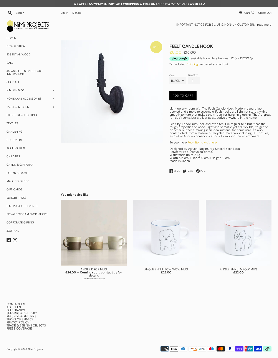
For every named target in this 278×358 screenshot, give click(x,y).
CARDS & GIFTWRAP (20, 165)
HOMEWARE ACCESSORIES (30, 98)
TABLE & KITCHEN (30, 107)
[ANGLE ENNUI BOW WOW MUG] (166, 233)
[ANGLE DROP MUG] (94, 233)
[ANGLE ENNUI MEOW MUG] (238, 233)
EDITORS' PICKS (16, 198)
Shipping (192, 64)
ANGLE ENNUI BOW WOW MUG (166, 269)
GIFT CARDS (15, 189)
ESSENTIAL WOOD (18, 54)
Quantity (193, 75)
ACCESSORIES (16, 148)
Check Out (264, 13)
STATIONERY (14, 140)
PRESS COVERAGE (19, 328)
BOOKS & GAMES (18, 173)
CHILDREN (13, 156)
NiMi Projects (35, 349)
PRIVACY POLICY (18, 322)
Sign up (76, 13)
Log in (64, 13)
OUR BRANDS (16, 310)
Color (172, 75)
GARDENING (15, 131)
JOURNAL (13, 231)
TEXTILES (12, 123)
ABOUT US (14, 307)
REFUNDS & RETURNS (21, 316)
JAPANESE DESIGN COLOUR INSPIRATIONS (25, 72)
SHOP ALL (13, 82)
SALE (10, 63)
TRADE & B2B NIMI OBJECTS (26, 325)
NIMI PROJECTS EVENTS (22, 206)
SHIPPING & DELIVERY (22, 313)
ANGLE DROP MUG (94, 269)
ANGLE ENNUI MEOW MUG (238, 269)
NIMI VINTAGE (30, 90)
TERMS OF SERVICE (20, 319)
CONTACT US (16, 304)
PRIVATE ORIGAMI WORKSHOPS (27, 214)
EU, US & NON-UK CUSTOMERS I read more (241, 25)
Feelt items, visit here (202, 142)
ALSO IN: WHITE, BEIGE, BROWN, (94, 279)
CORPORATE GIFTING (20, 222)
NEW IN (11, 38)
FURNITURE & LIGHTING (22, 115)
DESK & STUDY (16, 46)
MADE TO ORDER (18, 181)
